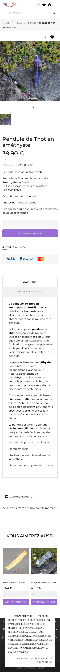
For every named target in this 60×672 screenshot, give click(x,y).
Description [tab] (30, 282)
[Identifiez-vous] (39, 5)
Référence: (8, 165)
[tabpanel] (30, 71)
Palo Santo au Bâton (14, 582)
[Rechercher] (54, 13)
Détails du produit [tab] (30, 291)
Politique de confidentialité (34, 658)
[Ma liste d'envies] (44, 5)
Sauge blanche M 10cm (43, 582)
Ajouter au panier (30, 233)
